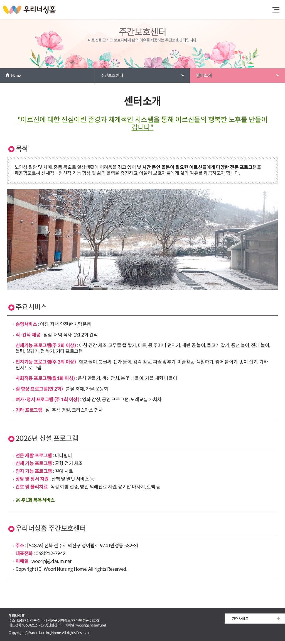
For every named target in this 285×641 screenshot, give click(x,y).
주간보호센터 (111, 75)
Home (16, 75)
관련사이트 (240, 618)
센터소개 (204, 75)
